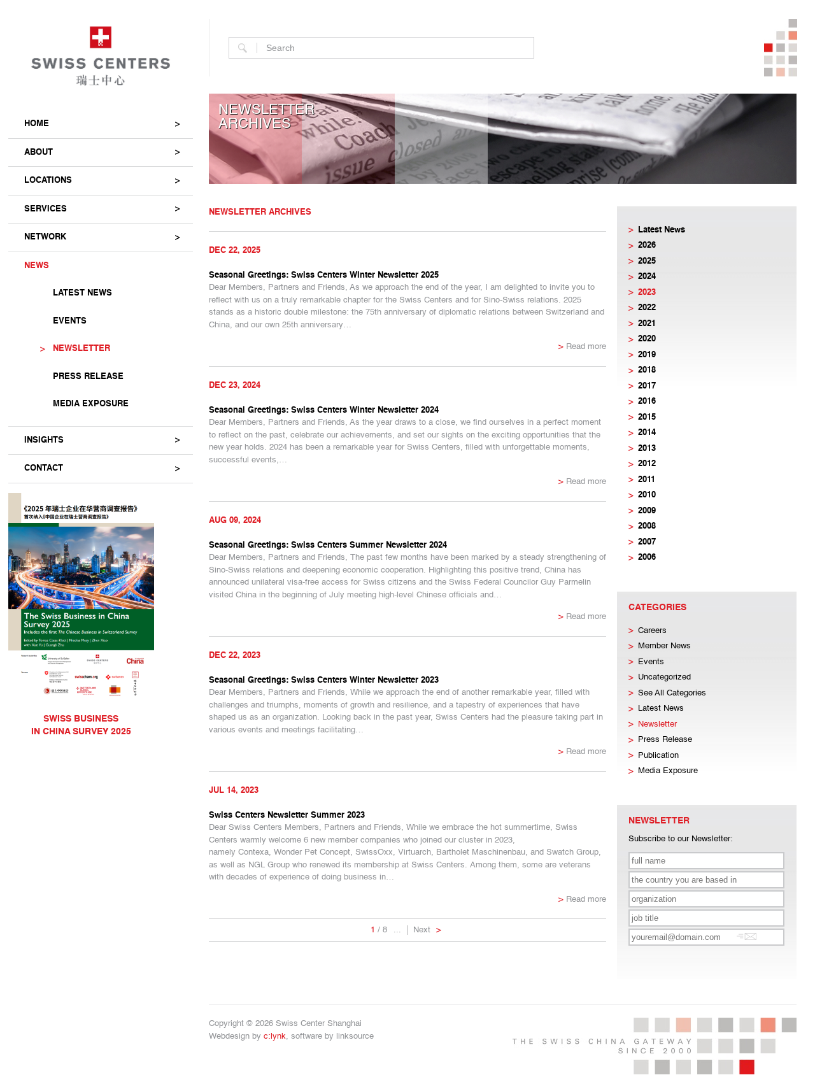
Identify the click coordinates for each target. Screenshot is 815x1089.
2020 (647, 339)
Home (36, 124)
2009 (647, 511)
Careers (652, 631)
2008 (647, 526)
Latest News (82, 293)
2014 (647, 433)
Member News (664, 646)
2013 (647, 449)
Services (45, 209)
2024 (647, 277)
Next (427, 930)
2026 (647, 245)
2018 (647, 370)
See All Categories (672, 693)
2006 (647, 557)
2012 (647, 464)
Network (45, 237)
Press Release (88, 377)
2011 (646, 480)
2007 (647, 542)
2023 (647, 292)
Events (70, 321)
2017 (647, 386)
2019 (647, 355)
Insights (44, 440)
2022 (647, 308)
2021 (647, 324)
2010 (647, 495)
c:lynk (275, 1036)
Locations (48, 180)
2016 (647, 401)
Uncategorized (664, 677)
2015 (647, 417)
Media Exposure (91, 404)
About (38, 152)
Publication (658, 755)
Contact (43, 468)
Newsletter (81, 349)
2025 (647, 261)
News (36, 266)
